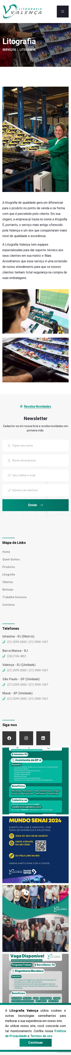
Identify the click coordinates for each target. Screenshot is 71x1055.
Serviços (9, 49)
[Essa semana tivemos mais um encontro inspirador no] (35, 918)
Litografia (8, 574)
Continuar (35, 1042)
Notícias (7, 589)
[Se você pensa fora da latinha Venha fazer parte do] (35, 781)
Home (6, 551)
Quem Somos (11, 559)
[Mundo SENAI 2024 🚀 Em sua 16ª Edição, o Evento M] (35, 849)
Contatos (8, 604)
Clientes (7, 582)
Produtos (8, 567)
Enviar (33, 505)
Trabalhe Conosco (14, 597)
